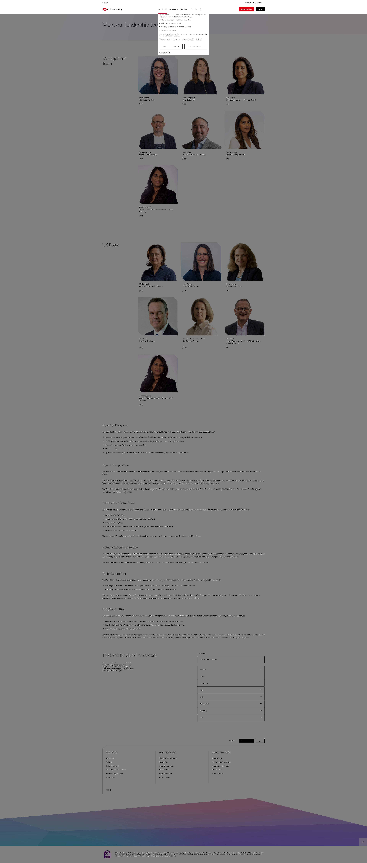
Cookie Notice (196, 39)
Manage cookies (164, 52)
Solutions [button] (183, 9)
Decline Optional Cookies (196, 46)
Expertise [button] (172, 9)
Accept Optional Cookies (171, 46)
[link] (246, 9)
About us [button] (161, 9)
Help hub (105, 2)
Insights (194, 9)
